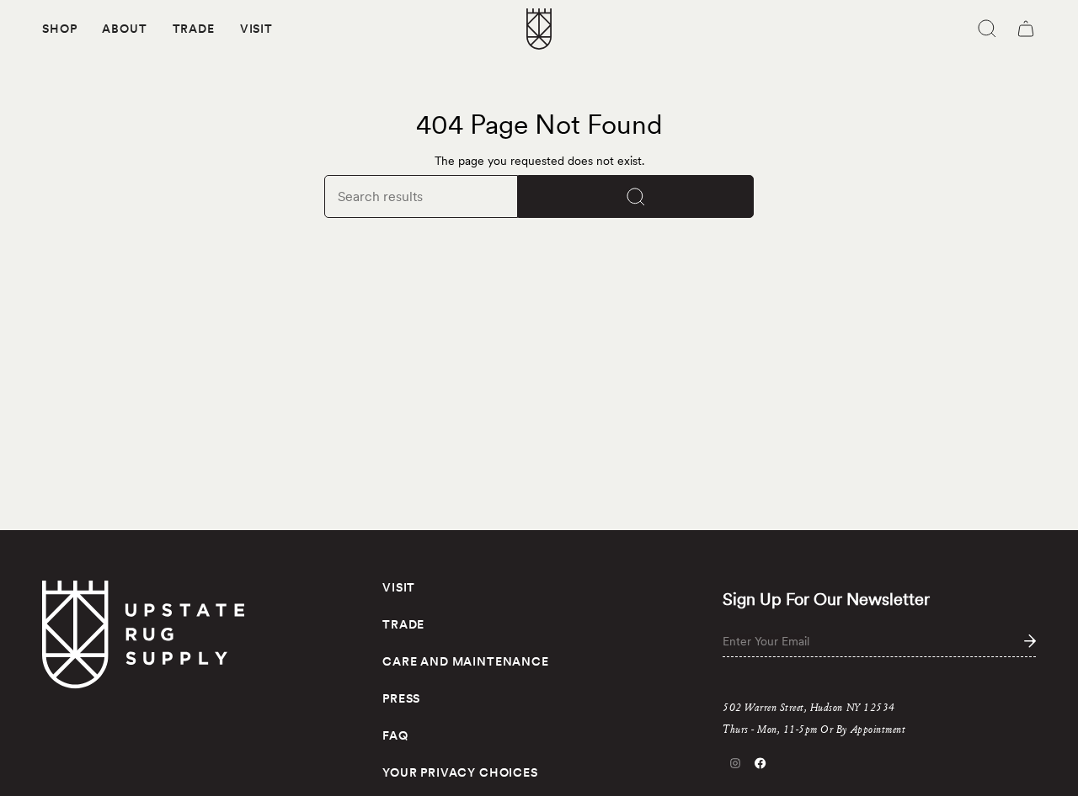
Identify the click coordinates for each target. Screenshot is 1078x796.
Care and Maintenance (465, 661)
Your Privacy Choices (460, 772)
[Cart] (1025, 28)
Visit (398, 587)
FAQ (395, 735)
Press (401, 698)
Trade (403, 624)
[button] (59, 29)
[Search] (636, 196)
